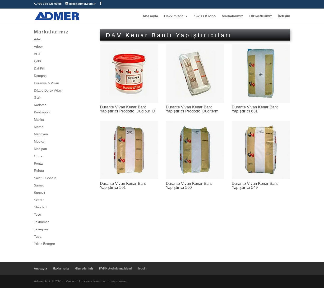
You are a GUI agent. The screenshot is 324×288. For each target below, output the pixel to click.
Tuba (38, 236)
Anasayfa (150, 16)
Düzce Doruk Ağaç (48, 90)
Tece (37, 214)
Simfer (39, 200)
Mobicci (39, 141)
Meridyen (41, 134)
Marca (38, 127)
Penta (38, 163)
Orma (38, 156)
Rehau (39, 170)
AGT (37, 54)
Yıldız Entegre (44, 244)
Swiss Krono (205, 16)
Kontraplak (42, 112)
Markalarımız (232, 16)
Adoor (38, 46)
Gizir (37, 97)
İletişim (284, 16)
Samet (39, 185)
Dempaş (40, 76)
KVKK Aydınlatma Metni (115, 268)
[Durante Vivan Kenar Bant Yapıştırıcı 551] (129, 178)
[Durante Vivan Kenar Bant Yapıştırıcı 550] (195, 178)
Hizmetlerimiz (260, 16)
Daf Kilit (39, 68)
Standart (40, 207)
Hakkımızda (173, 16)
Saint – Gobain (45, 178)
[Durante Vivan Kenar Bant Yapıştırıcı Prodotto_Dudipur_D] (129, 101)
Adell (37, 39)
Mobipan (40, 149)
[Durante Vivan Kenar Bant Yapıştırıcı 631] (261, 101)
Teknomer (41, 222)
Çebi (37, 61)
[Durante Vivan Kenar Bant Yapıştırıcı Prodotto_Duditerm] (195, 101)
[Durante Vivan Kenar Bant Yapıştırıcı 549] (261, 178)
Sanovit (39, 193)
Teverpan (41, 229)
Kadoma (40, 105)
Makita (39, 119)
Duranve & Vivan (46, 83)
